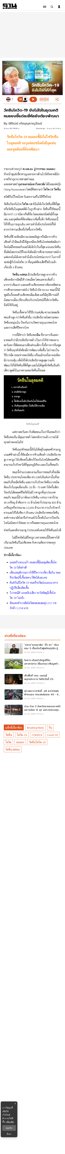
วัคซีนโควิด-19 (37, 742)
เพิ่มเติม (10, 1121)
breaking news (35, 727)
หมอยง (20, 742)
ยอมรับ (9, 1128)
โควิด (8, 742)
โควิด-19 (22, 735)
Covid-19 (52, 735)
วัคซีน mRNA (12, 749)
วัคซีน (8, 735)
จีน (50, 727)
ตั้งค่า (9, 1134)
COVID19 (37, 735)
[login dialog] (59, 6)
